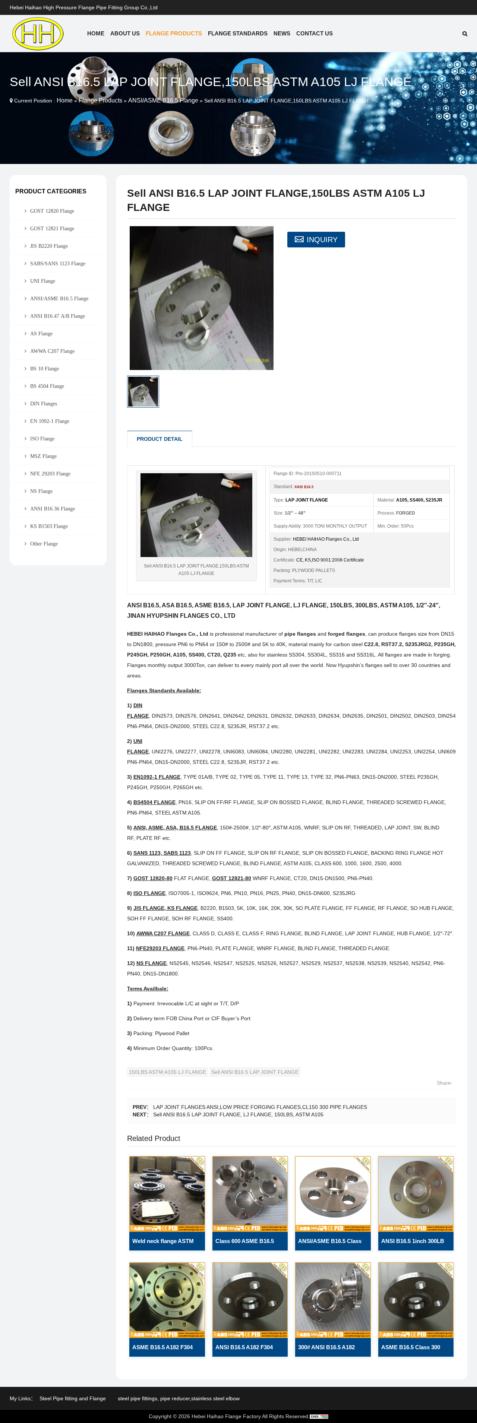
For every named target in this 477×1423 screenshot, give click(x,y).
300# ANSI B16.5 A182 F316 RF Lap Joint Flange (331, 1350)
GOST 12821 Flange (52, 228)
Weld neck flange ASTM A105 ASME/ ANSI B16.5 (163, 1244)
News (282, 33)
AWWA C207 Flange (52, 351)
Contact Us (314, 33)
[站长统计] (319, 1416)
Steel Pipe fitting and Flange (73, 1398)
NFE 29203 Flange (50, 473)
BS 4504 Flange (47, 386)
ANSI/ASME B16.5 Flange (163, 100)
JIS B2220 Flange (49, 246)
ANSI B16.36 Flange (52, 508)
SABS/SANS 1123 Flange (57, 263)
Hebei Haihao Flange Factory (226, 1416)
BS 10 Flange (44, 368)
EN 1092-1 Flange (49, 421)
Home (95, 33)
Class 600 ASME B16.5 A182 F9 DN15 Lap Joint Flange (246, 1244)
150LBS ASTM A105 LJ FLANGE (167, 1072)
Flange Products (174, 33)
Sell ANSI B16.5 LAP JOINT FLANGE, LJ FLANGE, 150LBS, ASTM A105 (238, 1114)
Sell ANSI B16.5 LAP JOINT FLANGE (254, 1072)
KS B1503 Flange (49, 526)
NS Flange (41, 491)
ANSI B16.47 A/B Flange (57, 316)
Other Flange (44, 543)
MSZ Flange (43, 456)
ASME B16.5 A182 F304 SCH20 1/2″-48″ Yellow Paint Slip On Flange (162, 1350)
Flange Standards (238, 33)
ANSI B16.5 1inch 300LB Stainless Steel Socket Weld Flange (412, 1244)
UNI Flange (42, 281)
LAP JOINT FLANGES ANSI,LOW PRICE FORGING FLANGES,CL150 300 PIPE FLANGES (260, 1107)
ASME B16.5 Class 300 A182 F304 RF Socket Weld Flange (410, 1350)
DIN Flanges (43, 403)
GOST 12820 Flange (52, 211)
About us (125, 33)
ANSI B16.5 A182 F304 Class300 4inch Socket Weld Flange (244, 1350)
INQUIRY (322, 239)
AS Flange (41, 333)
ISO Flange (42, 438)
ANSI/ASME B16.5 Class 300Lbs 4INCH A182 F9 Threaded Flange (329, 1244)
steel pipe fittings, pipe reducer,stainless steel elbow (179, 1398)
